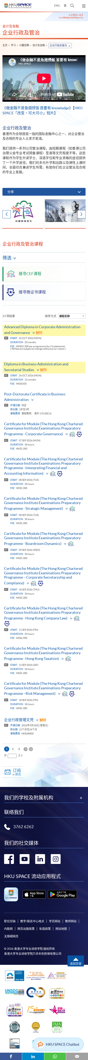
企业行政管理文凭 (19, 720)
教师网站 (71, 921)
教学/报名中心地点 (32, 921)
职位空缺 (10, 921)
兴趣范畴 (24, 45)
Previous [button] (6, 214)
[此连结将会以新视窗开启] (34, 894)
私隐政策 (45, 928)
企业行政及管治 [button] (58, 45)
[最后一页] (31, 749)
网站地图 (61, 928)
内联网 (8, 928)
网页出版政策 (26, 928)
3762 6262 (23, 827)
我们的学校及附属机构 (28, 797)
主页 (4, 45)
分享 (10, 192)
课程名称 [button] (64, 316)
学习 (13, 45)
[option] (23, 214)
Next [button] (81, 214)
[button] (72, 5)
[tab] (44, 330)
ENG (57, 5)
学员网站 (54, 921)
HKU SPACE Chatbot (62, 1044)
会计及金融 (39, 45)
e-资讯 (17, 772)
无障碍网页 (11, 936)
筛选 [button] (6, 257)
